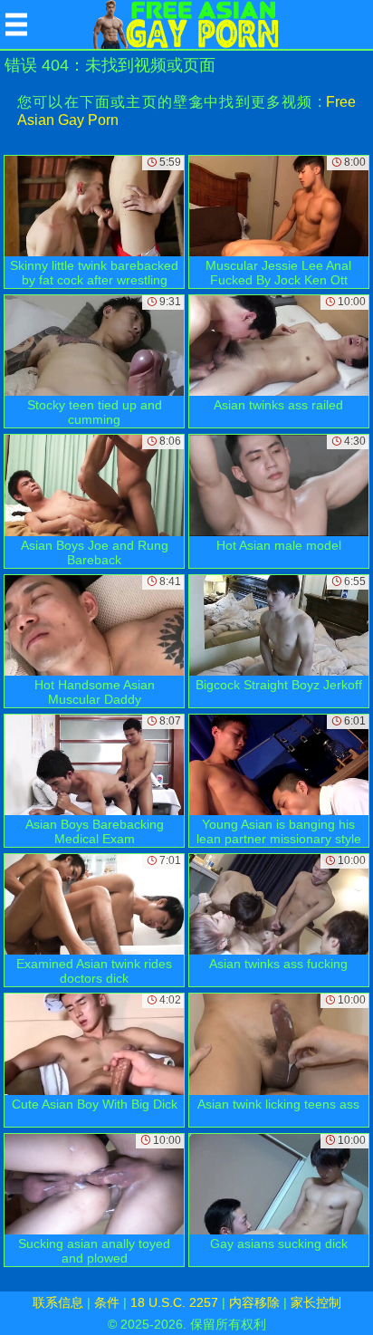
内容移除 (254, 1302)
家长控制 (316, 1302)
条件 (107, 1302)
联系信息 (58, 1302)
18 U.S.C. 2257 (174, 1302)
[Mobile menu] (16, 24)
